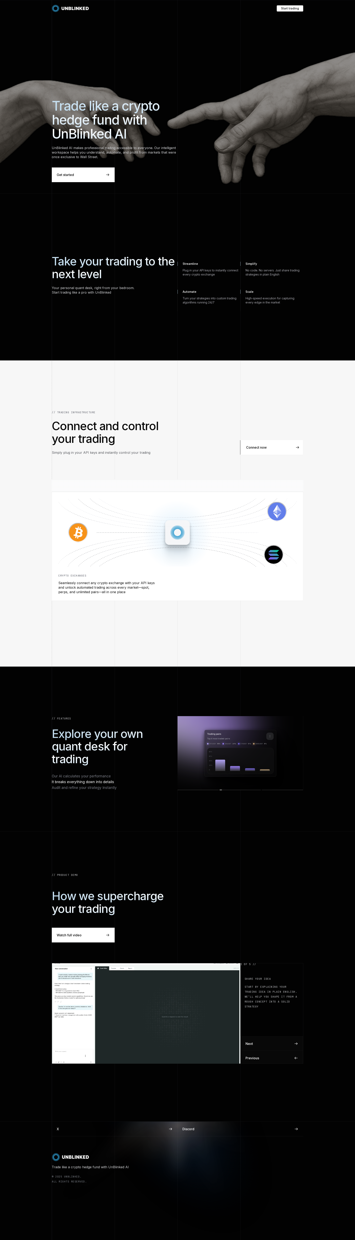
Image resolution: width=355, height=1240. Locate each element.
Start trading (290, 8)
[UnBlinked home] (70, 8)
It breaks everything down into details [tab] (83, 782)
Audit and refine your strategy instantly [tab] (84, 788)
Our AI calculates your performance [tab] (81, 776)
